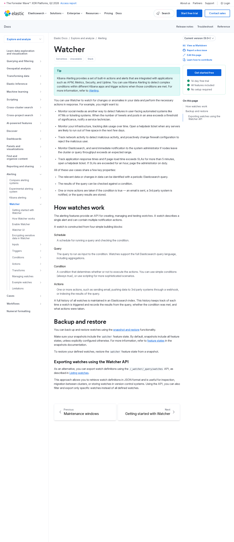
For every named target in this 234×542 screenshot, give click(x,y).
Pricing (108, 13)
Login (227, 3)
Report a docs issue (197, 50)
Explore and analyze (19, 39)
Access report (68, 3)
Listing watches (79, 373)
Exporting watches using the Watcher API (91, 361)
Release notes (184, 26)
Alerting (93, 90)
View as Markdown (197, 45)
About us (185, 3)
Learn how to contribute (199, 59)
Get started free (204, 72)
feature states (155, 340)
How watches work (79, 207)
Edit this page (194, 55)
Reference (223, 26)
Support (209, 3)
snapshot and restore (126, 329)
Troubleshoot (205, 26)
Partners (197, 3)
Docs (119, 13)
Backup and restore (80, 321)
